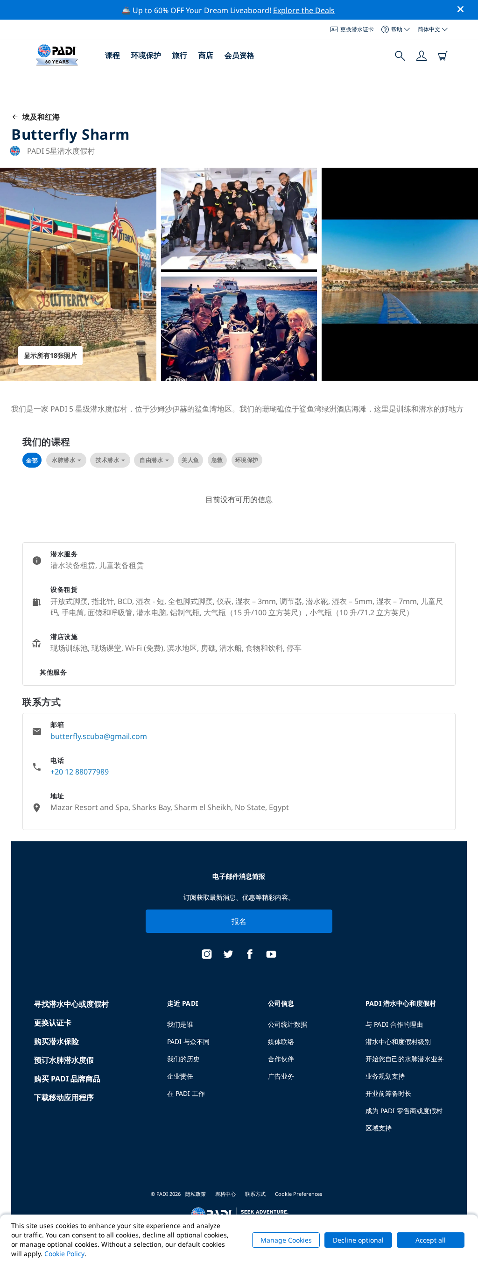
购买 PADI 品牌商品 (67, 1078)
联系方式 (255, 1193)
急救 (217, 460)
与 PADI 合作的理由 (394, 1024)
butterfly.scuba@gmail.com (98, 736)
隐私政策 (195, 1193)
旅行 (179, 55)
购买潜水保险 (56, 1041)
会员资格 (239, 55)
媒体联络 (281, 1041)
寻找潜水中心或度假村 (71, 1004)
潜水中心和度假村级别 (398, 1041)
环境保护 (146, 55)
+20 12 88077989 (79, 772)
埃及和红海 (39, 117)
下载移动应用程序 (64, 1097)
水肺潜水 (63, 460)
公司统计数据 (287, 1024)
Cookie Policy (64, 1253)
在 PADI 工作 (186, 1093)
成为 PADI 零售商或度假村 (404, 1110)
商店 (205, 55)
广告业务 (281, 1076)
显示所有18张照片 (50, 355)
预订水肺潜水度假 (64, 1060)
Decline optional (358, 1240)
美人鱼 (190, 460)
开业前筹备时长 (388, 1093)
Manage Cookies (286, 1240)
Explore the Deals (304, 10)
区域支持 (379, 1127)
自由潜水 (151, 460)
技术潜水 (107, 460)
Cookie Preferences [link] (298, 1193)
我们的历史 (183, 1058)
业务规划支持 (385, 1076)
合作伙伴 (281, 1058)
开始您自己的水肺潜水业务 (405, 1058)
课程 (112, 55)
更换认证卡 (52, 1022)
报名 (239, 921)
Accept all (430, 1240)
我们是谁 (180, 1024)
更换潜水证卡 (357, 29)
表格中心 (225, 1193)
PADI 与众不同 (188, 1041)
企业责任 (180, 1076)
